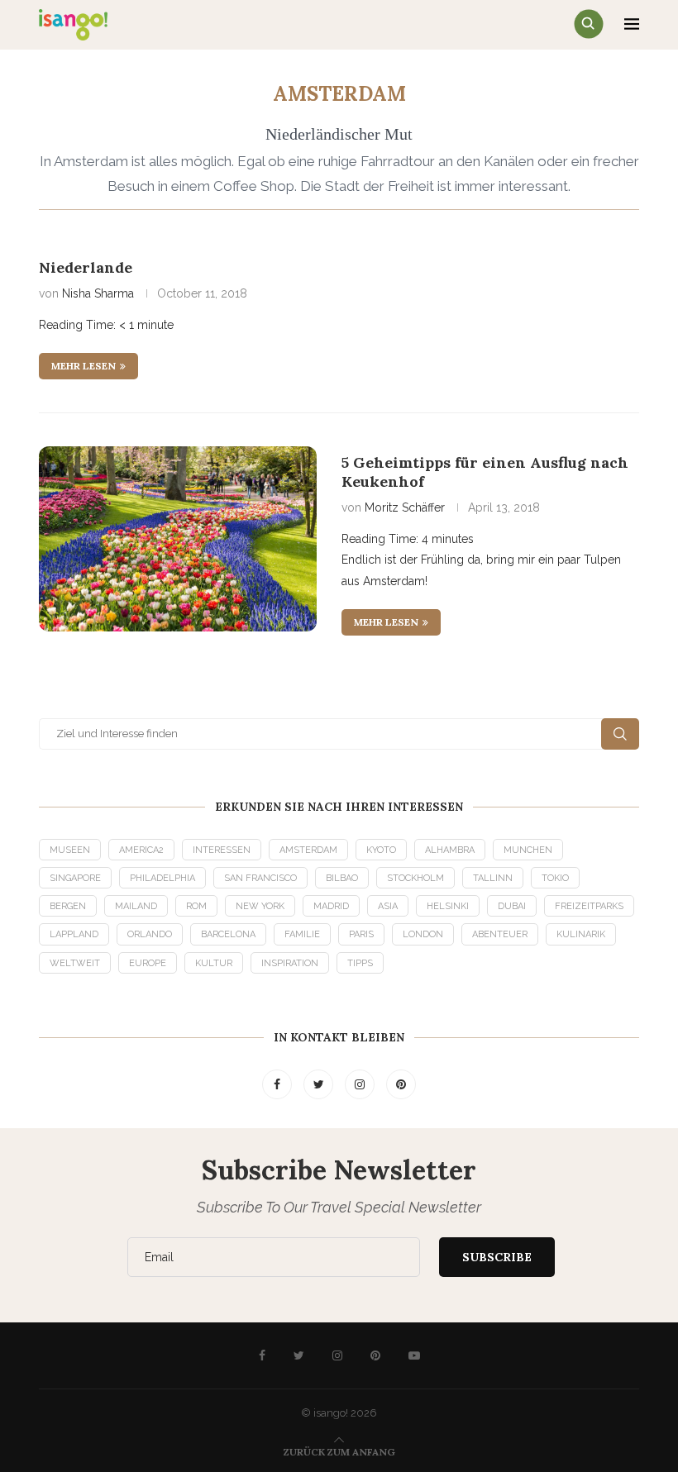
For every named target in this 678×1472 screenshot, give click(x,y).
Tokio (555, 878)
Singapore (75, 878)
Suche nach (620, 734)
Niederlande (85, 267)
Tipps (360, 963)
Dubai (512, 906)
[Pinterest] (401, 1084)
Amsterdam (308, 850)
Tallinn (493, 878)
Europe (147, 963)
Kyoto (381, 850)
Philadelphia (162, 878)
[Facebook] (278, 1084)
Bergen (68, 906)
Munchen (528, 850)
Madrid (331, 906)
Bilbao (342, 878)
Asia (388, 906)
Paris (361, 934)
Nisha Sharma (98, 293)
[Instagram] (361, 1084)
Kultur (213, 963)
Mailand (136, 906)
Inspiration (289, 963)
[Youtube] (414, 1355)
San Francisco (260, 878)
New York (260, 906)
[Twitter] (320, 1084)
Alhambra (450, 850)
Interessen (222, 850)
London (423, 934)
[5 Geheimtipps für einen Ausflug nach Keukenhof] (178, 538)
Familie (302, 934)
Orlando (149, 934)
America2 (141, 850)
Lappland (74, 934)
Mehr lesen (83, 366)
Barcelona (228, 934)
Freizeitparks (589, 906)
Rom (196, 906)
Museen (70, 850)
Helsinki (448, 906)
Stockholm (415, 878)
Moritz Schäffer (405, 507)
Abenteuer (500, 934)
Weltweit (75, 963)
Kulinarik (580, 934)
